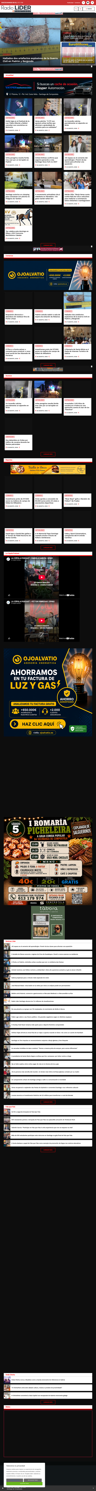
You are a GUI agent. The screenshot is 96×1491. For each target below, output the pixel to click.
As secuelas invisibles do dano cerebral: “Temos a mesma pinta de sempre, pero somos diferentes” (44, 1048)
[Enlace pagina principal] (16, 9)
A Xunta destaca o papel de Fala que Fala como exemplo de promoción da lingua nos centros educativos (46, 1143)
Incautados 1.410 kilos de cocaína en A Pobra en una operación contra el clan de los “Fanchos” (77, 407)
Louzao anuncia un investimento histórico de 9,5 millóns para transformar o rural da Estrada (42, 1095)
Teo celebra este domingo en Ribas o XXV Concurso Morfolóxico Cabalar (17, 233)
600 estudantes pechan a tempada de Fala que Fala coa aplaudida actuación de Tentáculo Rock (43, 1120)
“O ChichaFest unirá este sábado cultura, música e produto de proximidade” (36, 1388)
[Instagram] (88, 2)
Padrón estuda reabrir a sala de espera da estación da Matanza (47, 316)
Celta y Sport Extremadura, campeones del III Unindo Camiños (75, 536)
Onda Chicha (10, 1375)
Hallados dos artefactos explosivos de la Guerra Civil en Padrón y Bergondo (77, 317)
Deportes (68, 495)
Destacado (10, 437)
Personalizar (14, 1480)
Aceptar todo (24, 1483)
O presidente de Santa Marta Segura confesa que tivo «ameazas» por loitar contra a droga (41, 1056)
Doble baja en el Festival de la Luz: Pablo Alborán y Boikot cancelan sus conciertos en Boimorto (17, 124)
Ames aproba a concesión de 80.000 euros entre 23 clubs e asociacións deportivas (47, 501)
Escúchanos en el (12, 2)
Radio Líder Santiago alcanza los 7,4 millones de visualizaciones (32, 1001)
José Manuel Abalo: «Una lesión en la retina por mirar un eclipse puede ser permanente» (40, 985)
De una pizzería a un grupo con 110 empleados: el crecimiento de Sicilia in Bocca (38, 1009)
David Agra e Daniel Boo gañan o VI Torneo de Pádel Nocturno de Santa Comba (18, 536)
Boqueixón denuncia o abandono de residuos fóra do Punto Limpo (17, 317)
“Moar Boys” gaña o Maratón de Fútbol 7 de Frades (77, 500)
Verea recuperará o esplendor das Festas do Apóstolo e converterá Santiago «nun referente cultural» (44, 1087)
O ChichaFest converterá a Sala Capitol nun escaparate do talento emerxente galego (39, 1395)
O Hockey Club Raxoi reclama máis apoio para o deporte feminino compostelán (37, 1025)
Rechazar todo (33, 1480)
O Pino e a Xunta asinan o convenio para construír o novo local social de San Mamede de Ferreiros (18, 352)
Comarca (9, 311)
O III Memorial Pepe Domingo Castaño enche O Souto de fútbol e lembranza (46, 536)
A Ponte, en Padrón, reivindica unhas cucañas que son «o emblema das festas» (37, 962)
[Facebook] (92, 2)
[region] (24, 1475)
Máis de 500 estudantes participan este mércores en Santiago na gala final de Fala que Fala (41, 1135)
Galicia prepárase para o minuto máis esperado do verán (30, 978)
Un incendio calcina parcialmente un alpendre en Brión (76, 123)
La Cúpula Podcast (12, 553)
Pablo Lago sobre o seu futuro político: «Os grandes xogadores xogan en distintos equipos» (41, 1017)
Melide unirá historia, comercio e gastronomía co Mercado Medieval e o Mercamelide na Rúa (42, 993)
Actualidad (10, 118)
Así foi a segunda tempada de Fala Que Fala (25, 1112)
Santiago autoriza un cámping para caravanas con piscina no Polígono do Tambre (18, 197)
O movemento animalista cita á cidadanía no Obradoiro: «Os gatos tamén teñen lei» (47, 197)
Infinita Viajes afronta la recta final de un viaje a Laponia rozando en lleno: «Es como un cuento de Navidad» (47, 1032)
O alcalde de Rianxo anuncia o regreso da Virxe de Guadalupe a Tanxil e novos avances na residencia (44, 954)
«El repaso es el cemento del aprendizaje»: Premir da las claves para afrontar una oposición (76, 161)
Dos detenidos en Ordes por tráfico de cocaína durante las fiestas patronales (18, 442)
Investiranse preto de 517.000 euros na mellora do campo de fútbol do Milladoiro (47, 351)
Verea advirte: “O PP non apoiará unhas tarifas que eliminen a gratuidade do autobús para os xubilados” (46, 124)
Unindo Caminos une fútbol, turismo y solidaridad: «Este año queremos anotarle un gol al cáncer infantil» (46, 970)
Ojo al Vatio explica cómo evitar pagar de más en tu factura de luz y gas (35, 1064)
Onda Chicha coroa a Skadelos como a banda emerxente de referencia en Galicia (38, 1380)
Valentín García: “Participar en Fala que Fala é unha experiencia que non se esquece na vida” (42, 1127)
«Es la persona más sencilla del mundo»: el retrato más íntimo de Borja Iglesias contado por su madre (45, 1072)
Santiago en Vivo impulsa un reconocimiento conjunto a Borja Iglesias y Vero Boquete (39, 1040)
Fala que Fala (10, 1107)
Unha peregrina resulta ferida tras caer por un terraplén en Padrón (17, 160)
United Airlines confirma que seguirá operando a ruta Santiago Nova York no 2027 (46, 160)
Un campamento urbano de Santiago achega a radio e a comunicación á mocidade (38, 1080)
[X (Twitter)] (83, 2)
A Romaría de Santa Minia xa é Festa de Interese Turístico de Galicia (77, 351)
